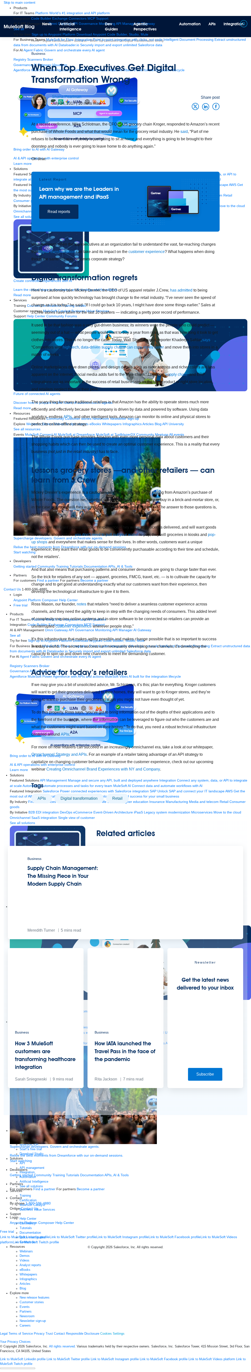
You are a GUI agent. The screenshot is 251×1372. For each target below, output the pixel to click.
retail (117, 798)
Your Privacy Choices (15, 1342)
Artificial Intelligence (70, 26)
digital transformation (57, 252)
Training (58, 1175)
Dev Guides (111, 26)
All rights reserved (150, 1247)
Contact (59, 1333)
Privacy (39, 1333)
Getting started (21, 1175)
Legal (4, 1333)
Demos (25, 1256)
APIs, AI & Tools (116, 1175)
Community (42, 1175)
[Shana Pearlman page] (39, 101)
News (47, 24)
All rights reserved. (62, 1346)
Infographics (28, 1279)
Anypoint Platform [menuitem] (24, 1223)
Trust (49, 1333)
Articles (25, 1284)
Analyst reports (30, 1265)
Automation (190, 24)
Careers (25, 1325)
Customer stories (32, 1302)
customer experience (146, 252)
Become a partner (91, 1189)
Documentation (92, 1175)
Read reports (59, 212)
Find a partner (44, 1189)
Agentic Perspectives (145, 26)
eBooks (25, 1270)
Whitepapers (28, 1274)
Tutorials (72, 1175)
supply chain (176, 374)
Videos (24, 1260)
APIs (212, 24)
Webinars (26, 1251)
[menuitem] (72, 13)
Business (38, 54)
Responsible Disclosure (82, 1333)
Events (25, 1307)
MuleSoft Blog (19, 26)
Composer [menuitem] (46, 1223)
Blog (23, 1288)
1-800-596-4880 (38, 1203)
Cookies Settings (112, 1333)
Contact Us (29, 1208)
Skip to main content (19, 2)
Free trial (7, 1231)
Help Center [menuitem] (64, 1223)
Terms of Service (21, 1333)
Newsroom (27, 1316)
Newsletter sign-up (33, 1321)
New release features (35, 1297)
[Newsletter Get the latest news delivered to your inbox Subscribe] (205, 1087)
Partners (26, 1311)
